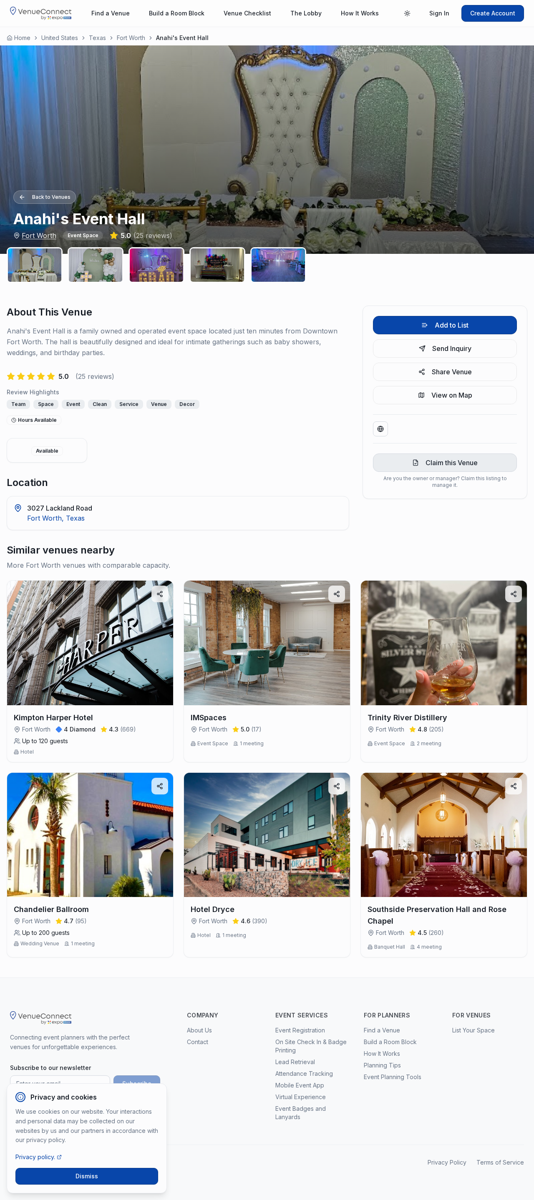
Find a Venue (110, 13)
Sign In (439, 13)
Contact (197, 1041)
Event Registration (300, 1030)
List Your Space (473, 1030)
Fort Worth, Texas (56, 518)
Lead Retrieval (295, 1061)
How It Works (360, 13)
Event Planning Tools (392, 1076)
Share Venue (452, 372)
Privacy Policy (447, 1162)
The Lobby (306, 13)
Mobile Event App (299, 1085)
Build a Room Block (176, 13)
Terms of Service (500, 1162)
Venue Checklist (247, 13)
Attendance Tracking (304, 1073)
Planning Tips (382, 1065)
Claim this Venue (452, 462)
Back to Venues (51, 197)
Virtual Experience (300, 1096)
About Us (199, 1030)
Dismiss (87, 1176)
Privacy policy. (35, 1156)
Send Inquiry (451, 348)
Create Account (492, 13)
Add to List (452, 325)
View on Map (451, 395)
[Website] (380, 428)
